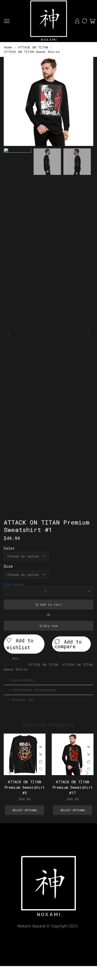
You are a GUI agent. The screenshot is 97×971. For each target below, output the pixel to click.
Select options (40, 754)
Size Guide (14, 584)
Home (8, 47)
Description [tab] (23, 680)
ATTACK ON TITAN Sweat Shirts (32, 51)
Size (8, 566)
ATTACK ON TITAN (33, 47)
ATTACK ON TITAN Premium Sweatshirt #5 (24, 787)
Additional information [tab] (34, 690)
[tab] (48, 680)
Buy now (51, 626)
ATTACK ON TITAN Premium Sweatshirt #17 (72, 787)
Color (9, 548)
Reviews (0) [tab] (23, 699)
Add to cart (51, 604)
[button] (10, 102)
